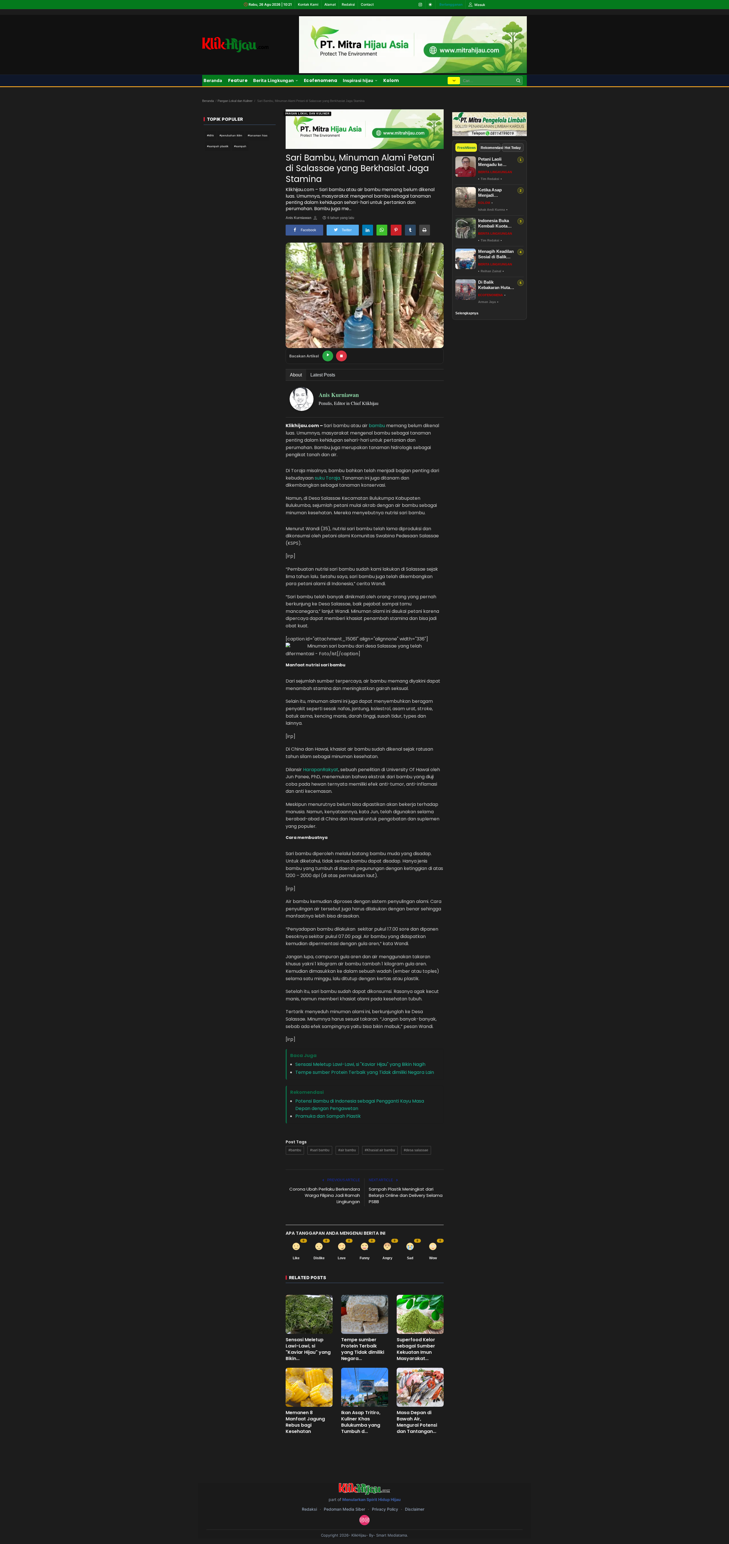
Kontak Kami (308, 4)
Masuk (479, 5)
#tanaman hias (257, 135)
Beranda (213, 80)
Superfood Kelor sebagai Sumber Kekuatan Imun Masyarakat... (416, 1349)
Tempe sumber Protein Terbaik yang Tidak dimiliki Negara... (362, 1349)
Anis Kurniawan (298, 218)
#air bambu (347, 1150)
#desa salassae (416, 1150)
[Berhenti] (341, 356)
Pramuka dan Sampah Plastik (328, 1116)
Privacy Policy (385, 1509)
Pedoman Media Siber (344, 1509)
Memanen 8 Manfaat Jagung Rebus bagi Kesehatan (305, 1422)
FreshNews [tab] (466, 148)
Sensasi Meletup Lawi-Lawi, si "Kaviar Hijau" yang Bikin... (308, 1349)
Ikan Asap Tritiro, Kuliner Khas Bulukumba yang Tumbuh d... (360, 1422)
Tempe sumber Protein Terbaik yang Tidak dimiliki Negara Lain (364, 1072)
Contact (367, 4)
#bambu (294, 1150)
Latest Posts (322, 374)
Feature (238, 80)
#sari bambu (319, 1150)
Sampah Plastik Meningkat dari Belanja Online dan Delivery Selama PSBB (406, 1195)
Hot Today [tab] (513, 148)
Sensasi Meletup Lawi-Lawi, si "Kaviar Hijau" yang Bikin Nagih (360, 1064)
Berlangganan (450, 4)
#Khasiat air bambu (380, 1150)
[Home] (235, 44)
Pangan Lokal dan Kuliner (235, 101)
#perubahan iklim (231, 135)
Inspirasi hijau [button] (358, 80)
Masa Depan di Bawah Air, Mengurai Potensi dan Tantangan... (417, 1422)
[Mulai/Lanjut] (327, 356)
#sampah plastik (217, 146)
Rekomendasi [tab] (490, 148)
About (296, 374)
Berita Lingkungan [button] (273, 80)
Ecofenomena (320, 80)
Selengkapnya (466, 313)
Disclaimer (414, 1509)
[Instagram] (420, 4)
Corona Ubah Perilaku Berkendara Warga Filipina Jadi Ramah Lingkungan (324, 1195)
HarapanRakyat (320, 769)
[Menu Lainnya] (454, 80)
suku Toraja (327, 478)
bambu (376, 425)
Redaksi (348, 4)
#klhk (210, 135)
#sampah (240, 146)
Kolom (391, 80)
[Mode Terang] (430, 4)
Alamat (330, 4)
